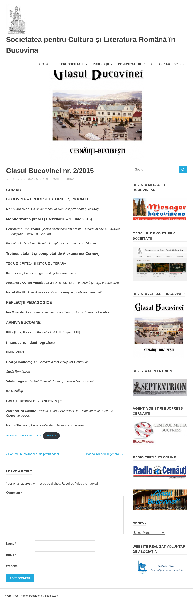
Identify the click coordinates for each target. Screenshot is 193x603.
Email (11, 554)
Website (12, 566)
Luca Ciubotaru (37, 178)
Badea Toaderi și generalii (103, 454)
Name (11, 543)
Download (51, 435)
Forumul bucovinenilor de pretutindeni (33, 454)
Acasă (43, 64)
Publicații (101, 64)
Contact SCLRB (171, 64)
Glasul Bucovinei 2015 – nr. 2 (23, 435)
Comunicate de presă (135, 64)
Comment (14, 492)
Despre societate (69, 64)
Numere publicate (65, 178)
